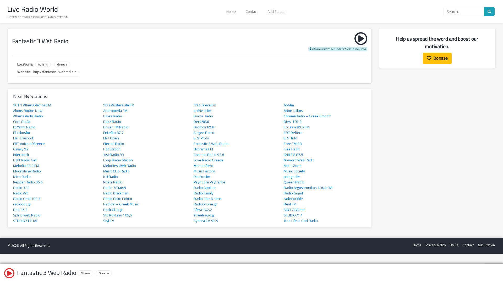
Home (231, 11)
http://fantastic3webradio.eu (55, 72)
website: (24, 72)
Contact (252, 11)
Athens (43, 64)
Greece (62, 64)
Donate (440, 58)
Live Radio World (32, 9)
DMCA (454, 245)
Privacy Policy (436, 245)
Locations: (25, 64)
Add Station (276, 11)
